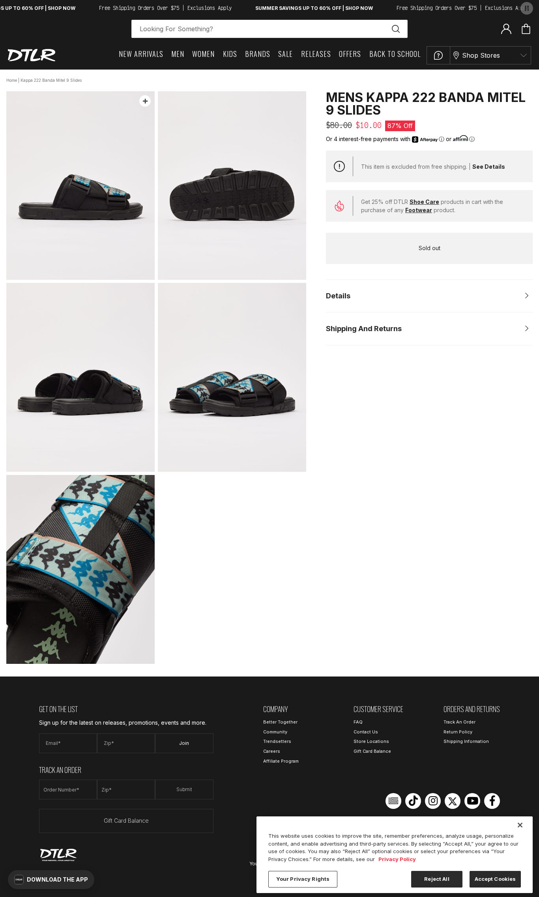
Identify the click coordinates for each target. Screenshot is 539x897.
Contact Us (366, 732)
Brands (257, 54)
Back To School (395, 54)
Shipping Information (466, 741)
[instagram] (433, 801)
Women (203, 54)
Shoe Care (424, 201)
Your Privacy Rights (302, 879)
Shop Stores (481, 55)
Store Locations (371, 741)
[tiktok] (413, 801)
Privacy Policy (397, 859)
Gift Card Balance (126, 820)
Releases (316, 54)
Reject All (436, 879)
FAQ (358, 722)
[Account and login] (506, 28)
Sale (285, 54)
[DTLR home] (31, 55)
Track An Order (459, 722)
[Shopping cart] (526, 29)
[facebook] (492, 801)
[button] (51, 879)
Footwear (418, 210)
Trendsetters (277, 741)
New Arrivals (141, 54)
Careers (271, 751)
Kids (230, 54)
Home (11, 80)
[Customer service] (438, 55)
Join (184, 743)
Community (275, 732)
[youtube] (472, 801)
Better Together (280, 722)
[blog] (393, 801)
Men (177, 54)
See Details (488, 166)
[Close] (520, 825)
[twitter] (452, 801)
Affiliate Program (281, 761)
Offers (350, 54)
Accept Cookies (495, 879)
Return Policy (458, 732)
